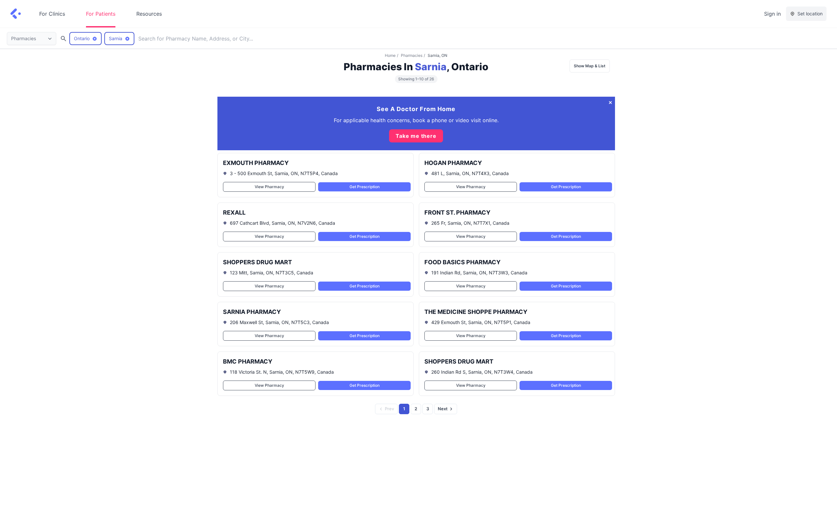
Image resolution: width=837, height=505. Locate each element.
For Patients (100, 13)
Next (443, 408)
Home (390, 55)
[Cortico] (15, 13)
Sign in (772, 13)
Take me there (416, 136)
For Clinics (52, 13)
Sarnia (431, 67)
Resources (149, 13)
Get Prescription (364, 186)
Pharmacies (411, 55)
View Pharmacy (269, 186)
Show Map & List (590, 65)
